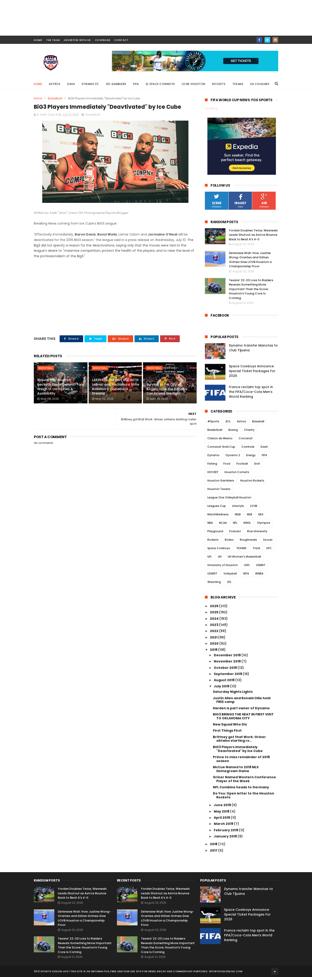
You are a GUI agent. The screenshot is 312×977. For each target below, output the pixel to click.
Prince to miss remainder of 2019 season (241, 759)
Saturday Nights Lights (233, 691)
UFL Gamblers (116, 84)
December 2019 (227, 655)
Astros (54, 84)
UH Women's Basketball (244, 557)
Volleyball (230, 573)
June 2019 (223, 805)
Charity (249, 430)
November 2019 (227, 661)
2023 (214, 624)
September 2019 (228, 674)
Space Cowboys (218, 548)
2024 (214, 618)
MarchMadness (218, 514)
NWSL (247, 523)
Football (242, 464)
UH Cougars (259, 84)
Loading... (212, 108)
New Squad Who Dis (230, 724)
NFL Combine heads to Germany (241, 787)
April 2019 (222, 817)
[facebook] (259, 40)
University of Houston (222, 565)
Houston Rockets (252, 480)
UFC (269, 548)
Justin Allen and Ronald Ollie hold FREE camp (241, 700)
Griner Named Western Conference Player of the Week (244, 779)
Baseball (258, 421)
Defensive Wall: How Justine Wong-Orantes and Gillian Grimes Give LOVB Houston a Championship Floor (250, 260)
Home (38, 84)
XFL (229, 582)
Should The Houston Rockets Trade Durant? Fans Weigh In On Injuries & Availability (61, 387)
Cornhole (247, 447)
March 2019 (224, 823)
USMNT (260, 565)
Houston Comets (237, 472)
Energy (251, 455)
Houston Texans (218, 489)
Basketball (55, 98)
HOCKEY (212, 472)
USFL (247, 565)
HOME (38, 40)
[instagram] (275, 40)
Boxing (233, 430)
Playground (215, 531)
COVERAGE (102, 40)
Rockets (219, 84)
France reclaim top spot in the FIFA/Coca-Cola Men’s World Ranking (251, 392)
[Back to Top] (274, 971)
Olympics (263, 523)
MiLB (238, 514)
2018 (214, 844)
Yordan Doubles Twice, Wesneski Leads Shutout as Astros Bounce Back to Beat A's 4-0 (253, 234)
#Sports (213, 421)
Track (256, 548)
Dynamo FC (90, 84)
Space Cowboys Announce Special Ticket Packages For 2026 (252, 371)
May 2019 (222, 811)
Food (226, 464)
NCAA (223, 523)
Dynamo (213, 455)
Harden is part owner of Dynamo (241, 708)
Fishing (212, 464)
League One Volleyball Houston (229, 497)
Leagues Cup (216, 506)
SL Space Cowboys (160, 84)
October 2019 (226, 667)
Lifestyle (238, 506)
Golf (257, 464)
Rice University (257, 531)
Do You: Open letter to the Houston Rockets (243, 795)
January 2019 (226, 836)
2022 (214, 631)
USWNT (212, 573)
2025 (214, 612)
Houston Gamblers (220, 480)
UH (220, 557)
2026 (214, 606)
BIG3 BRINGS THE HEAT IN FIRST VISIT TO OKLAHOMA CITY (243, 716)
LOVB (253, 506)
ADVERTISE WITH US (77, 40)
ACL (228, 421)
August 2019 (224, 680)
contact (121, 40)
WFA (246, 573)
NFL (235, 523)
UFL (209, 557)
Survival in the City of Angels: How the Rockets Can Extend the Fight (167, 389)
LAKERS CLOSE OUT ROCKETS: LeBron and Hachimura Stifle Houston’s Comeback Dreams (115, 387)
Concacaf (246, 438)
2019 (214, 649)
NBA (210, 523)
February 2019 (226, 830)
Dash (71, 84)
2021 (214, 637)
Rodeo (229, 540)
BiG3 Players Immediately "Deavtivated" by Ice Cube (238, 749)
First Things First (227, 730)
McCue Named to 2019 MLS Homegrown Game (236, 769)
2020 (214, 643)
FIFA (136, 84)
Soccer (267, 540)
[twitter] (267, 40)
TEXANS (241, 548)
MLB (249, 514)
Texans (237, 84)
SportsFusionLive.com (226, 971)
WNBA (259, 573)
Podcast (235, 531)
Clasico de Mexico (220, 438)
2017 (214, 850)
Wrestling (214, 582)
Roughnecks (248, 540)
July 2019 (222, 686)
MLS (260, 514)
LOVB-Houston (193, 84)
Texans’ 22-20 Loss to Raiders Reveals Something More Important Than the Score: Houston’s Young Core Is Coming (251, 289)
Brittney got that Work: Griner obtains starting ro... (239, 739)
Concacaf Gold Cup (221, 447)
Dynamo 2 (233, 455)
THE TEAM (53, 40)
